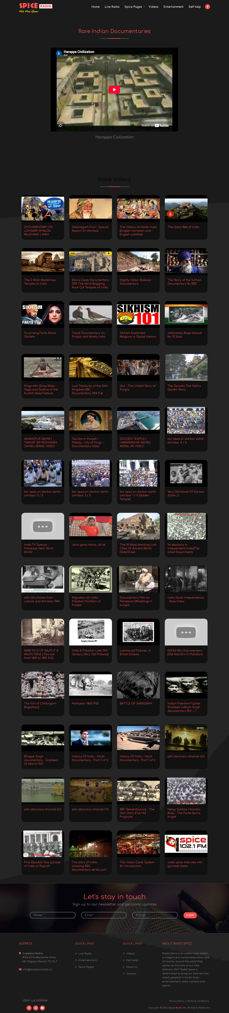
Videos (153, 6)
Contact (131, 973)
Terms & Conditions (198, 1001)
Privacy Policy (176, 1001)
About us (131, 967)
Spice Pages (133, 6)
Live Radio (112, 6)
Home (95, 6)
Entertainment (173, 6)
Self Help (132, 960)
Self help (195, 6)
